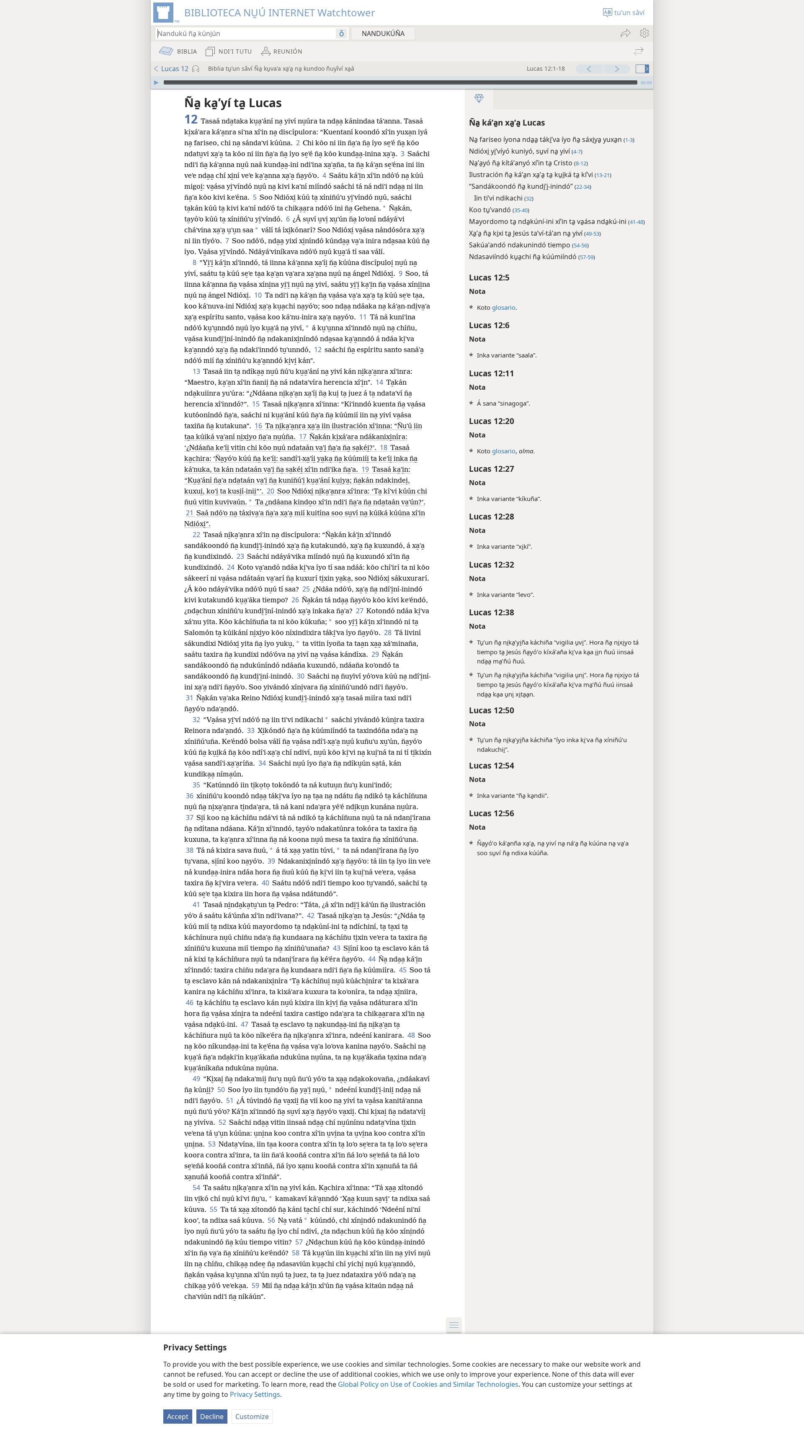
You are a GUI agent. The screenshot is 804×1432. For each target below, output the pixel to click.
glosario (503, 307)
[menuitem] (643, 33)
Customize (252, 1416)
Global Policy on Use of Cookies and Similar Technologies (428, 1384)
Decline (212, 1416)
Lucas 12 (174, 68)
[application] (402, 82)
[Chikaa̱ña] (156, 82)
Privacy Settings (255, 1394)
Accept (177, 1416)
